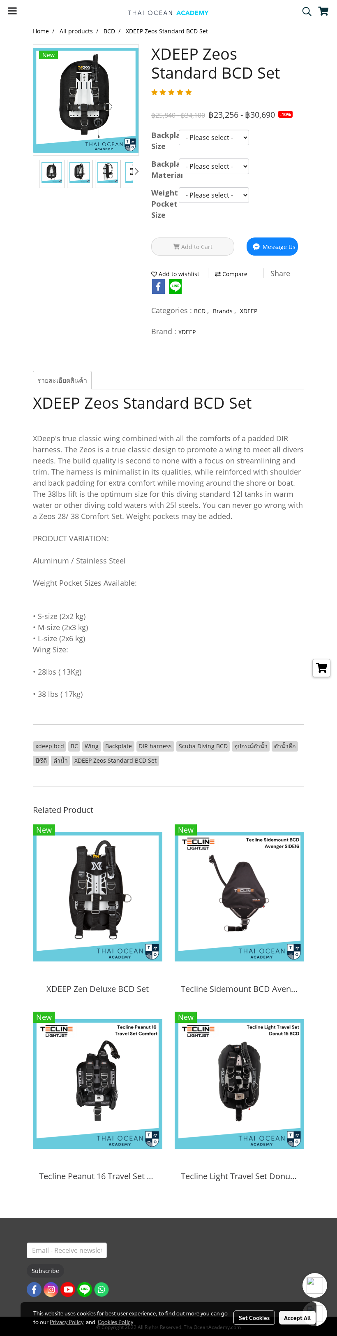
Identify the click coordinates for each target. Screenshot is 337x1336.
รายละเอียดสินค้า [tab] (62, 380)
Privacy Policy (66, 1321)
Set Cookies (254, 1317)
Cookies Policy (115, 1321)
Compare (234, 274)
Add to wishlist (178, 274)
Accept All (297, 1317)
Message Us (278, 247)
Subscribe (45, 1271)
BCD (200, 311)
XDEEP (248, 311)
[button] (304, 11)
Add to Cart (196, 247)
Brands (223, 311)
